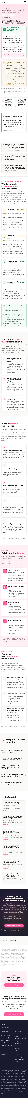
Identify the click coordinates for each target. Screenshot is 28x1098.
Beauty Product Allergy (18, 9)
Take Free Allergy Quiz (14, 1014)
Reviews (17, 1048)
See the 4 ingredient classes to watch (11, 55)
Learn (2, 9)
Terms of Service (19, 1059)
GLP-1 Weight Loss (5, 1042)
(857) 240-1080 (5, 1027)
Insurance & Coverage (20, 1038)
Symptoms (18, 1043)
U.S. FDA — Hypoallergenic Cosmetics (12, 150)
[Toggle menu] (25, 2)
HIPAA (16, 1061)
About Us (3, 1057)
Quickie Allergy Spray (6, 1045)
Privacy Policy (18, 1057)
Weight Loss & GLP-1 (20, 1041)
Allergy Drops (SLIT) (6, 1038)
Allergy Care (9, 9)
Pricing (16, 1046)
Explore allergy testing (13, 925)
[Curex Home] (5, 2)
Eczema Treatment (6, 1040)
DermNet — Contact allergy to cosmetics (13, 171)
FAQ (16, 1050)
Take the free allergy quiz (14, 985)
